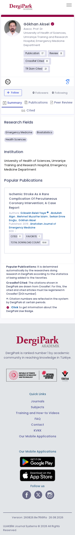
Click (14, 307)
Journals (37, 401)
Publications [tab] (38, 102)
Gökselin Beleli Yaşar (33, 213)
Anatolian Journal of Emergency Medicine (32, 225)
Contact (37, 425)
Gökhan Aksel (27, 220)
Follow (14, 92)
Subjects (37, 407)
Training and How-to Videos (37, 413)
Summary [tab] (14, 103)
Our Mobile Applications (37, 436)
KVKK (37, 430)
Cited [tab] (30, 110)
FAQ (38, 419)
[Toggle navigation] (69, 4)
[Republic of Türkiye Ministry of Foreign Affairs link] (37, 375)
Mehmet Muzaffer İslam (32, 216)
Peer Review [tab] (62, 102)
